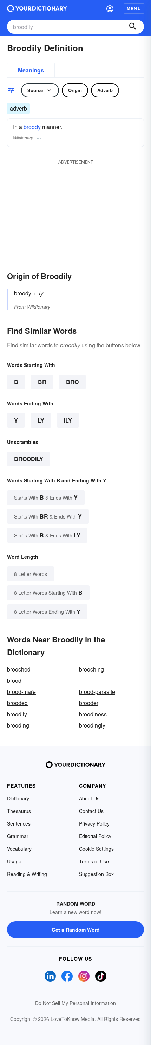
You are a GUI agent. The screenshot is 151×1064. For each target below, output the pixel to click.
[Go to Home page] (37, 8)
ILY (68, 420)
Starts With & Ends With (46, 497)
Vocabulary (19, 848)
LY (41, 420)
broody (32, 127)
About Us (89, 798)
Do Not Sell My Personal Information (75, 1003)
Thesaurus (19, 810)
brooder (88, 703)
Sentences (19, 823)
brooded (17, 703)
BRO (72, 382)
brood (14, 680)
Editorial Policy (95, 836)
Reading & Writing (27, 873)
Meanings (31, 70)
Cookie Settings (96, 848)
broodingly (92, 725)
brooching (91, 669)
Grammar (17, 836)
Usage (14, 861)
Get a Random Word (76, 929)
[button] (110, 8)
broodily (28, 459)
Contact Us (91, 810)
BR (42, 382)
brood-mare (21, 692)
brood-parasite (97, 692)
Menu (134, 8)
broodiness (93, 714)
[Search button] (132, 26)
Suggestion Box (96, 873)
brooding (18, 725)
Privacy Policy (94, 823)
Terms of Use (94, 861)
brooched (19, 669)
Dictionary (18, 798)
